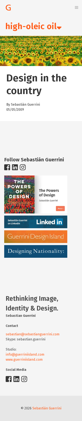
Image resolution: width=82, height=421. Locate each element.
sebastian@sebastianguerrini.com (33, 334)
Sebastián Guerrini (46, 408)
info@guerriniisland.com (25, 354)
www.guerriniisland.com (24, 360)
